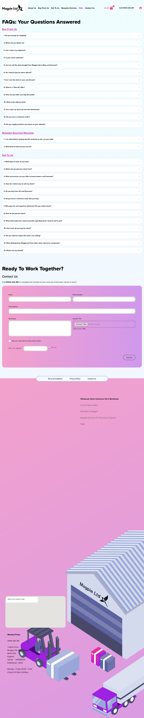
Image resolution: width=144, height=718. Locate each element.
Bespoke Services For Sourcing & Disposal (98, 417)
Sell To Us (7, 155)
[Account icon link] (140, 8)
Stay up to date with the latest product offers (26, 341)
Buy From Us (9, 29)
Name (11, 295)
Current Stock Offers (88, 405)
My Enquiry (13, 319)
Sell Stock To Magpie (89, 411)
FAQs (82, 424)
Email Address (14, 307)
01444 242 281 (13, 640)
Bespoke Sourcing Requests (18, 133)
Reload (54, 347)
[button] (129, 357)
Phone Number (78, 295)
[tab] (72, 35)
